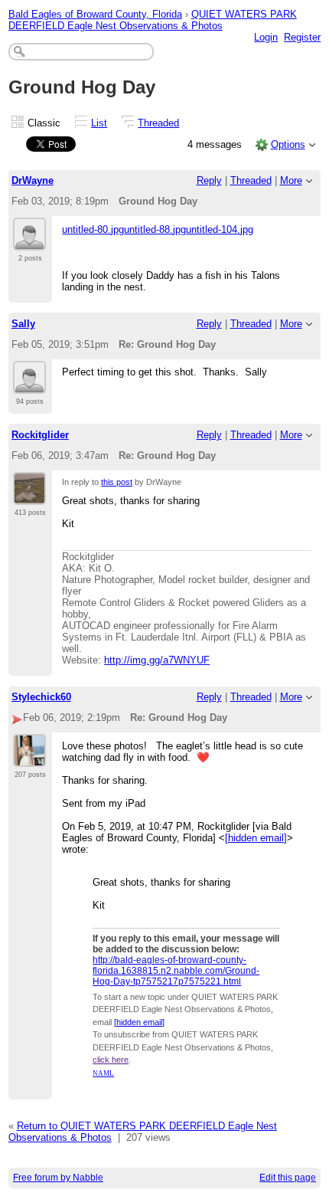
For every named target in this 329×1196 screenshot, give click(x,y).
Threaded (158, 123)
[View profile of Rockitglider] (29, 495)
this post (116, 482)
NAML (103, 1073)
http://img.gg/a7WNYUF (157, 660)
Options (288, 144)
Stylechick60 (41, 697)
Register (302, 37)
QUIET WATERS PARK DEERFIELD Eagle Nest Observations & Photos (152, 19)
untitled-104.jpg (219, 229)
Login (266, 37)
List (99, 123)
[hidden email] (256, 838)
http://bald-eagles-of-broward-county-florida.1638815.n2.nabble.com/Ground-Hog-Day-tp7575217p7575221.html (176, 971)
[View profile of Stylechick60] (29, 757)
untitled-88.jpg (155, 229)
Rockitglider (40, 435)
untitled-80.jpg (93, 229)
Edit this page (287, 1177)
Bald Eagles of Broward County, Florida (95, 14)
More (291, 180)
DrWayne (32, 180)
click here (111, 1059)
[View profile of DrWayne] (29, 241)
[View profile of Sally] (29, 384)
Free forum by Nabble (58, 1177)
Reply (209, 180)
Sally (23, 323)
